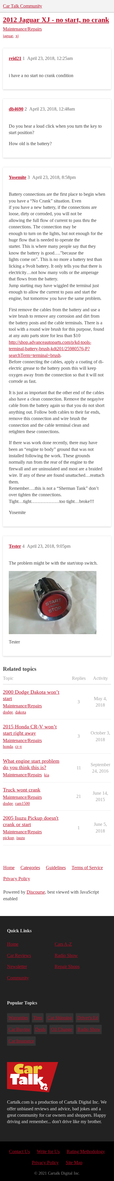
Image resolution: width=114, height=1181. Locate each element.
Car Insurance (21, 1040)
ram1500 (22, 803)
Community (18, 977)
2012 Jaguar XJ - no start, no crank (56, 20)
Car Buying (19, 1029)
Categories (30, 867)
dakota (20, 712)
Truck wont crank (21, 790)
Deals (40, 1029)
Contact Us (19, 1151)
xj (17, 36)
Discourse (36, 892)
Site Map (74, 1162)
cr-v (18, 746)
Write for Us (48, 1151)
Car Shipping (59, 1017)
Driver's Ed (87, 1017)
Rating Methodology (86, 1151)
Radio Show (66, 955)
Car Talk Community (22, 5)
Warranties (18, 1017)
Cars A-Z (63, 944)
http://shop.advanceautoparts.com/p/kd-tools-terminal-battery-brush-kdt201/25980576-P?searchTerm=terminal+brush (50, 349)
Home (9, 867)
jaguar (8, 36)
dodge (8, 712)
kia (46, 775)
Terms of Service (87, 867)
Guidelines (56, 867)
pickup (8, 838)
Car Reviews (19, 955)
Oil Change (61, 1029)
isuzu (20, 838)
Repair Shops (67, 966)
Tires (37, 1017)
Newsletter (17, 966)
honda (8, 746)
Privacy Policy (16, 878)
